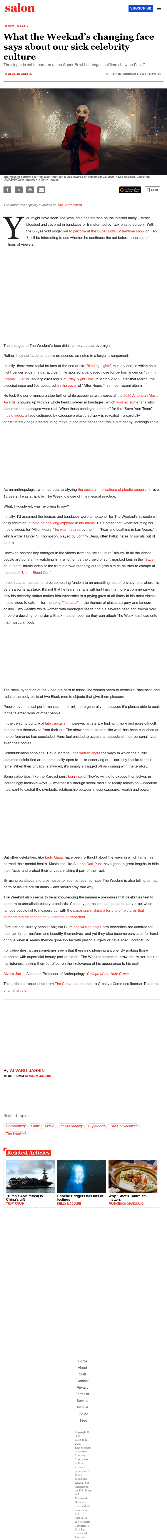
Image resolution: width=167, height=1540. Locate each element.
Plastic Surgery (71, 1126)
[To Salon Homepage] (20, 7)
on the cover (67, 386)
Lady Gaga (54, 857)
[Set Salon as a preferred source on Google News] (130, 189)
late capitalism (56, 723)
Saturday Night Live (77, 379)
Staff (82, 1374)
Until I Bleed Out (35, 573)
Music (49, 1126)
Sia (75, 864)
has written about (86, 753)
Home (82, 1361)
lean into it (76, 777)
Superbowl (96, 1126)
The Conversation (69, 205)
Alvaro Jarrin (20, 74)
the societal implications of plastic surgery (112, 490)
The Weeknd (15, 1134)
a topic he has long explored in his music (61, 523)
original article (14, 991)
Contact (83, 1381)
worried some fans (131, 402)
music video (13, 416)
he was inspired (67, 530)
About (82, 1368)
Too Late (70, 603)
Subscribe (140, 8)
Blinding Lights (98, 366)
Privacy (82, 1388)
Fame (35, 1126)
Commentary (15, 1126)
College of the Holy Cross (108, 974)
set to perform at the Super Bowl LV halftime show (103, 231)
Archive (82, 1407)
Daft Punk (95, 864)
